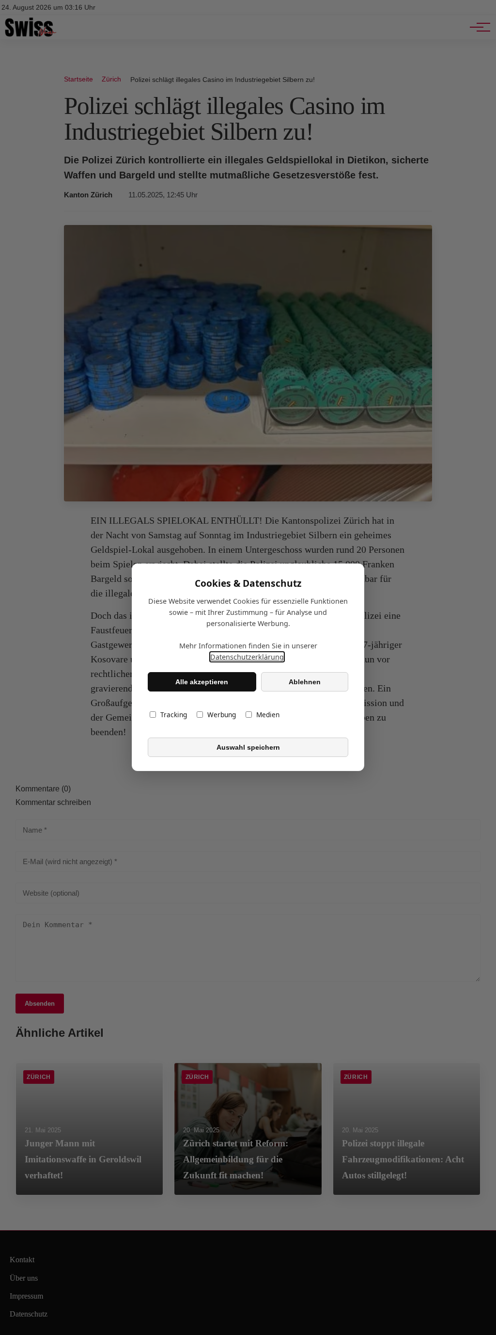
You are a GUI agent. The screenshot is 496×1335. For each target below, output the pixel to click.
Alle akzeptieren (201, 682)
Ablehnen (305, 682)
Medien (267, 715)
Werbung (221, 715)
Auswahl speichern (248, 747)
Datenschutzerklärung (247, 657)
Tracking (173, 715)
